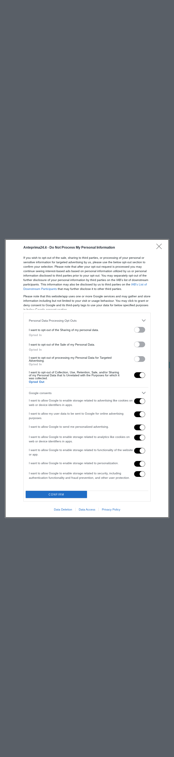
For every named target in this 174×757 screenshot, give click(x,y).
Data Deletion (63, 509)
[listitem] (87, 320)
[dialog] (87, 378)
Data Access (87, 509)
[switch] (139, 330)
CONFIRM (56, 494)
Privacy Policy (111, 509)
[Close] (160, 248)
